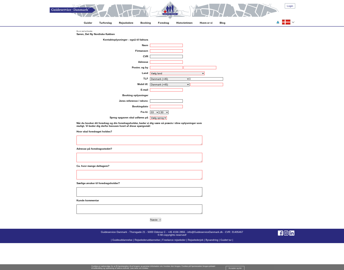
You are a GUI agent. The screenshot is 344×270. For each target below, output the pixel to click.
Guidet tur (226, 239)
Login (290, 5)
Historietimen (184, 22)
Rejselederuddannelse (148, 239)
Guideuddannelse (122, 239)
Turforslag (105, 22)
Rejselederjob (195, 239)
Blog (222, 22)
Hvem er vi (206, 22)
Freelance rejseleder (174, 239)
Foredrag (163, 22)
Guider (88, 22)
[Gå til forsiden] (176, 10)
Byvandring (212, 239)
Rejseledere (126, 22)
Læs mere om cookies (139, 268)
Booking (145, 22)
